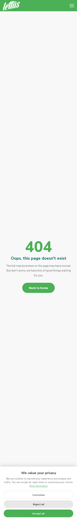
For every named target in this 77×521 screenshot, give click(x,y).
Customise (38, 494)
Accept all (38, 513)
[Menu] (72, 5)
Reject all (38, 504)
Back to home (38, 288)
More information (38, 485)
